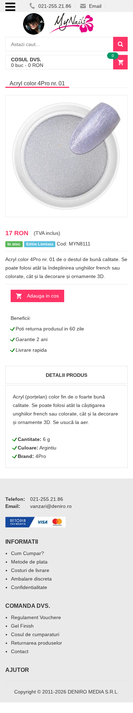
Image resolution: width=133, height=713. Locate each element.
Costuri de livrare (30, 570)
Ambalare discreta (31, 579)
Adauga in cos (43, 296)
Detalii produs (66, 375)
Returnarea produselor (36, 643)
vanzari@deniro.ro (51, 506)
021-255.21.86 (54, 6)
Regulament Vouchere (36, 617)
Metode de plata (29, 562)
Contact (19, 651)
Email (94, 6)
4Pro (40, 456)
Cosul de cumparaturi (35, 634)
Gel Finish (22, 626)
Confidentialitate (29, 587)
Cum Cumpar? (27, 553)
